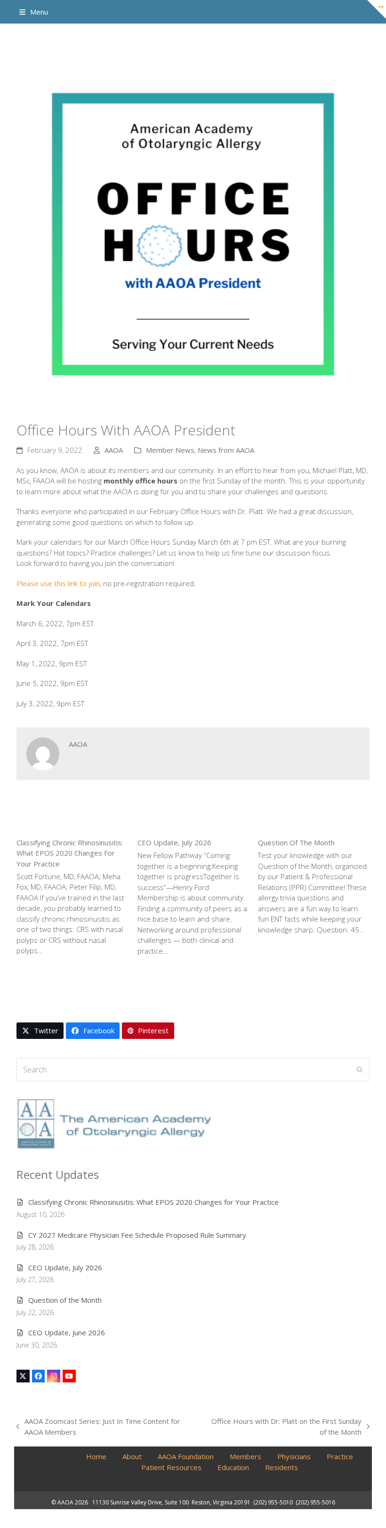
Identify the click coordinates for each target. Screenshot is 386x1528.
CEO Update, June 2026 (66, 1332)
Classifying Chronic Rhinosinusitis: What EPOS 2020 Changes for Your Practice (69, 853)
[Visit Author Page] (42, 753)
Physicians (294, 1456)
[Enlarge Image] (193, 234)
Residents (281, 1467)
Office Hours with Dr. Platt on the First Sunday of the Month (283, 1426)
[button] (33, 11)
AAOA (114, 450)
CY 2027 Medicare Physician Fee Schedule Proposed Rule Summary (137, 1235)
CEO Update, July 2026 (174, 842)
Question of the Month (296, 842)
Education (233, 1467)
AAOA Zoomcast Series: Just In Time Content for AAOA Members (98, 1426)
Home (96, 1456)
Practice (340, 1456)
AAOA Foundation (186, 1456)
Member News (170, 450)
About (132, 1456)
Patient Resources (171, 1467)
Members (245, 1456)
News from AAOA (226, 450)
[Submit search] (360, 1069)
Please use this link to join (58, 583)
